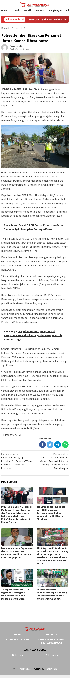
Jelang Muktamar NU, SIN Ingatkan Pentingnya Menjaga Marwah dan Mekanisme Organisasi (15, 594)
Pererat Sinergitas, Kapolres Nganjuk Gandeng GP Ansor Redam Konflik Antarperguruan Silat (52, 594)
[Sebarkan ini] (42, 444)
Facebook (20, 655)
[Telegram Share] (57, 444)
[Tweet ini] (50, 444)
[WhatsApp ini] (65, 444)
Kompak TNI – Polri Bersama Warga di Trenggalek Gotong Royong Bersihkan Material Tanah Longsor (54, 461)
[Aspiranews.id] (34, 4)
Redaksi (18, 634)
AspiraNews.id (26, 668)
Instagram (53, 655)
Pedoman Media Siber (17, 639)
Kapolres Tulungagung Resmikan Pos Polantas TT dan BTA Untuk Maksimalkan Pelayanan (16, 461)
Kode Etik (51, 634)
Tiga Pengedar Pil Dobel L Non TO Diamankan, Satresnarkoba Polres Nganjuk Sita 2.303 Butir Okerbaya (51, 513)
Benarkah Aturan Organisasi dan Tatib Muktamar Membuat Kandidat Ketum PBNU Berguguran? (17, 553)
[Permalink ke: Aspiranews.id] (4, 47)
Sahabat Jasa (50, 668)
